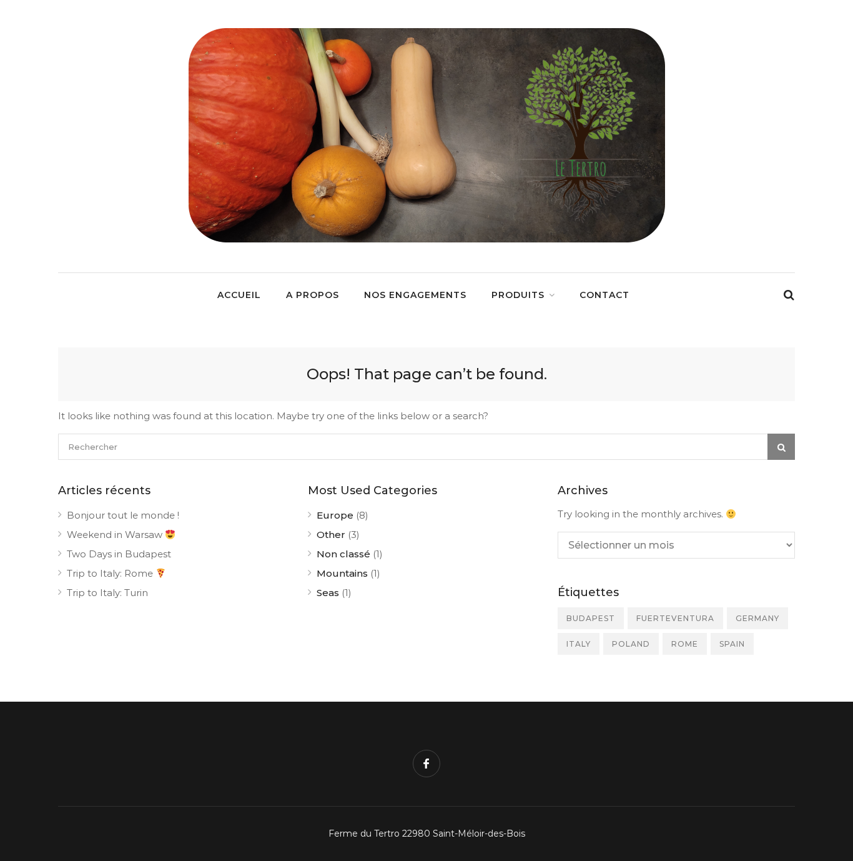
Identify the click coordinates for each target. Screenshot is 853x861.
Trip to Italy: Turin (107, 593)
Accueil (239, 295)
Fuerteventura (675, 618)
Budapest (590, 618)
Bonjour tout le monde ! (123, 515)
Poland (631, 644)
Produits (518, 295)
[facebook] (426, 763)
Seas (328, 593)
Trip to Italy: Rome (111, 573)
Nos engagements (415, 295)
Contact (604, 295)
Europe (335, 515)
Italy (578, 644)
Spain (732, 644)
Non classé (343, 554)
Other (331, 534)
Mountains (342, 573)
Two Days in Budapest (119, 554)
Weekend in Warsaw (116, 534)
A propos (312, 295)
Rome (684, 644)
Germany (757, 618)
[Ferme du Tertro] (427, 239)
